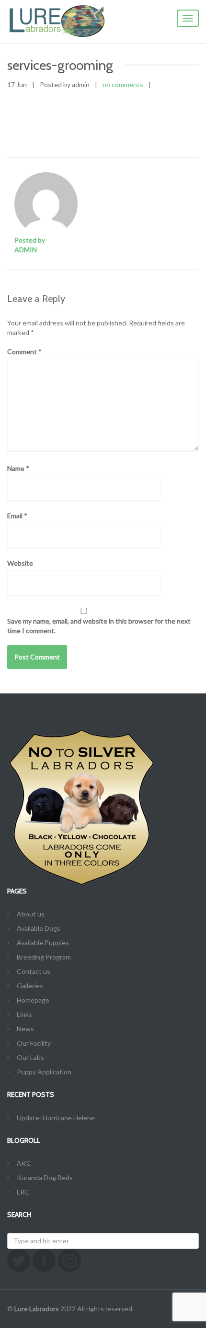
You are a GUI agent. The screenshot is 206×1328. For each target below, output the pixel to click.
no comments (123, 84)
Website (20, 563)
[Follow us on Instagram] (69, 1260)
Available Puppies (43, 942)
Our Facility (34, 1043)
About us (31, 914)
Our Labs (30, 1057)
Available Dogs (38, 928)
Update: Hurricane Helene (56, 1118)
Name (18, 468)
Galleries (30, 986)
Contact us (33, 971)
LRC (23, 1192)
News (25, 1029)
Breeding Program (44, 957)
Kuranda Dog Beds (45, 1177)
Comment (24, 351)
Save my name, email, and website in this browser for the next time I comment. (99, 626)
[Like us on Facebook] (44, 1260)
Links (24, 1014)
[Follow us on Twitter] (18, 1260)
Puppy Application (44, 1072)
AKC (24, 1163)
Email (17, 516)
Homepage (33, 1000)
